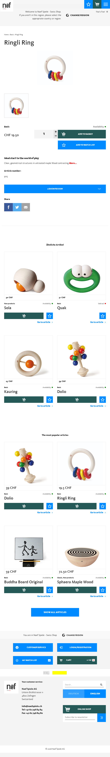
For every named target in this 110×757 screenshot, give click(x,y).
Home (6, 34)
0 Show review (55, 189)
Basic (12, 34)
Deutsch (73, 694)
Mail (25, 207)
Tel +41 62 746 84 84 (32, 710)
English (95, 694)
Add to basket (24, 316)
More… (73, 163)
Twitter (17, 207)
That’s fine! (100, 12)
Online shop (84, 709)
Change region (79, 15)
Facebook (8, 207)
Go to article (43, 322)
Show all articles (55, 612)
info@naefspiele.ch (32, 706)
